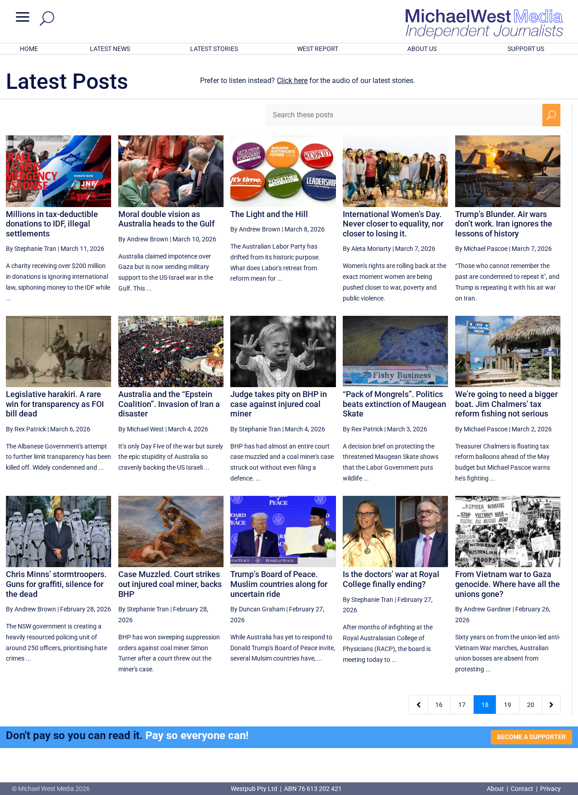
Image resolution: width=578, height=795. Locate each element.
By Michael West (141, 429)
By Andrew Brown (143, 239)
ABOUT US (422, 48)
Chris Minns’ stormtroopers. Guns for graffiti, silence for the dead (56, 583)
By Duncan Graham (257, 609)
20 (530, 704)
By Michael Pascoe (481, 248)
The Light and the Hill (269, 214)
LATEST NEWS (110, 48)
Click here (292, 80)
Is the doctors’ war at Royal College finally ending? (391, 579)
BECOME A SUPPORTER (531, 736)
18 (485, 704)
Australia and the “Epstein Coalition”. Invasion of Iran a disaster (169, 403)
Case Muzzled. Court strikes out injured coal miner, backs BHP (170, 583)
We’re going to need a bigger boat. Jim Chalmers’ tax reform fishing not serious (506, 403)
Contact (522, 788)
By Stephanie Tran (31, 248)
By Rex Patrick (26, 429)
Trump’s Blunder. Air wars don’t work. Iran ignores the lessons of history (503, 223)
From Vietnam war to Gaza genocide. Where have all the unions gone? (507, 583)
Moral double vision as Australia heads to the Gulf (166, 219)
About (496, 788)
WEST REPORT (317, 48)
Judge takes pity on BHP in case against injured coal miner (278, 403)
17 (462, 704)
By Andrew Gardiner (483, 609)
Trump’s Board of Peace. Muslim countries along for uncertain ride (278, 583)
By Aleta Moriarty (367, 248)
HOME (29, 48)
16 (439, 704)
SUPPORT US (526, 48)
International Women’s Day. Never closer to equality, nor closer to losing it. (393, 223)
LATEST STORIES (214, 48)
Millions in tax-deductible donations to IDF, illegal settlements (52, 223)
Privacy (550, 788)
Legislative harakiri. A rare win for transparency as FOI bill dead (55, 403)
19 (507, 704)
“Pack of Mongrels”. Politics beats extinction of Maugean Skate (394, 403)
